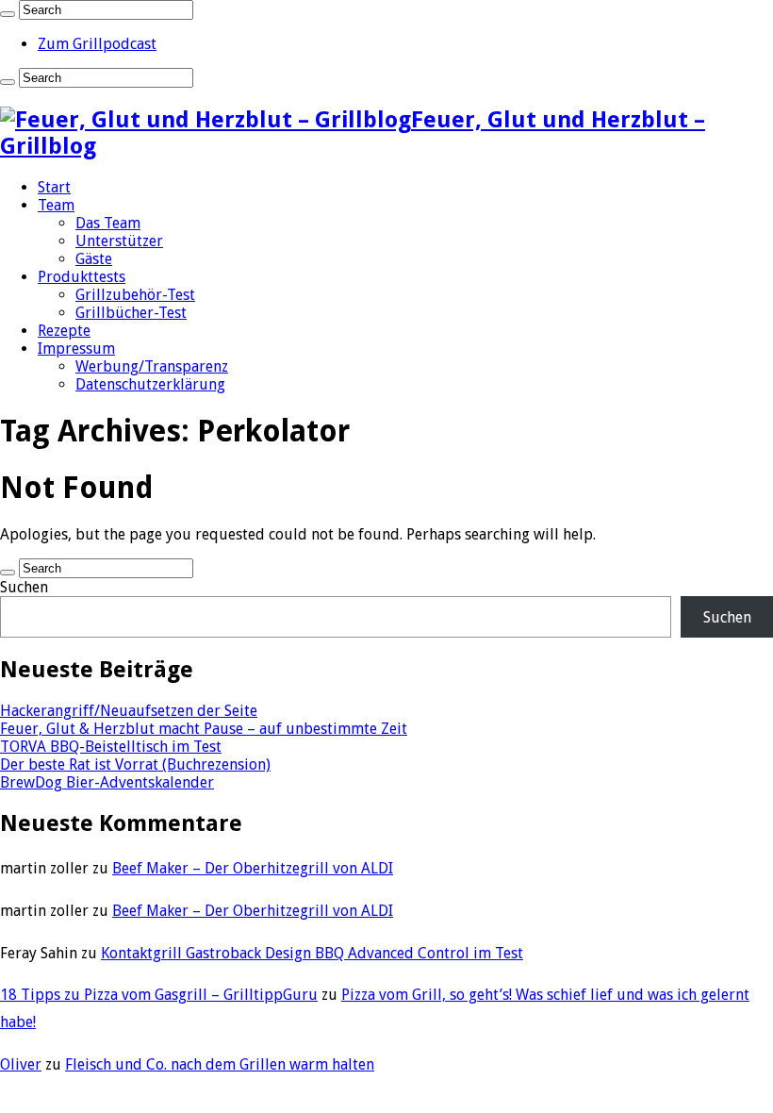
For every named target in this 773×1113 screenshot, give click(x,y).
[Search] (7, 14)
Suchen (24, 587)
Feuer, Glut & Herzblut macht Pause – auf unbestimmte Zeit (203, 729)
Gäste (93, 259)
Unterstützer (119, 241)
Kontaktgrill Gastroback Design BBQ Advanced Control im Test (312, 953)
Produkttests (81, 277)
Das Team (107, 223)
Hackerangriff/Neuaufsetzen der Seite (128, 711)
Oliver (20, 1064)
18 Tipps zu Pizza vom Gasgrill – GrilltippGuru (159, 995)
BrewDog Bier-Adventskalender (107, 782)
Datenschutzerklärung (150, 384)
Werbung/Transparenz (151, 366)
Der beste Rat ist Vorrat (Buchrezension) (135, 764)
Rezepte (64, 331)
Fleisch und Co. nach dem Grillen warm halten (219, 1064)
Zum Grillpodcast (97, 44)
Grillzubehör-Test (135, 295)
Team (56, 205)
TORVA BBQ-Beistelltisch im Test (111, 747)
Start (54, 187)
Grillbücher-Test (131, 313)
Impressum (76, 348)
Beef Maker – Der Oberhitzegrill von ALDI (252, 868)
